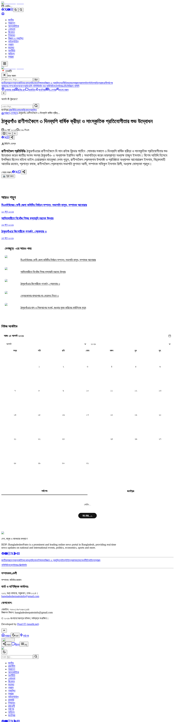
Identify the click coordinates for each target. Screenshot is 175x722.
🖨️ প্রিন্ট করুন (8, 176)
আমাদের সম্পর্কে (8, 86)
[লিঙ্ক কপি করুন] (24, 172)
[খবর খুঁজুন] (21, 10)
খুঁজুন (36, 79)
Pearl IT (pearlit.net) (28, 624)
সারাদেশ (11, 23)
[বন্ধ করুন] (4, 75)
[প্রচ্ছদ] (2, 14)
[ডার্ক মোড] (15, 10)
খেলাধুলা (11, 29)
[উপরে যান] (4, 630)
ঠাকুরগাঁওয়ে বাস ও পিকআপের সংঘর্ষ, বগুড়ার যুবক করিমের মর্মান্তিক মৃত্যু (53, 307)
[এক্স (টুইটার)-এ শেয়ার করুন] (5, 137)
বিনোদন (11, 32)
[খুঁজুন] (36, 105)
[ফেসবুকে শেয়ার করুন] (2, 137)
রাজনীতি (12, 109)
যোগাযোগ (19, 86)
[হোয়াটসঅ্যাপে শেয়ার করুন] (7, 137)
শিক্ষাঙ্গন (11, 35)
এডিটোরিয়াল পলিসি (71, 86)
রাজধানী (103, 82)
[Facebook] (2, 10)
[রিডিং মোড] (4, 133)
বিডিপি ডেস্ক (10, 143)
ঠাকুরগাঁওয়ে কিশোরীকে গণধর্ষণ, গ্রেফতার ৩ (40, 283)
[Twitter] (12, 554)
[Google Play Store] (15, 554)
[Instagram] (11, 10)
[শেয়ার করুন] (12, 137)
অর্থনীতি (11, 50)
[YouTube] (8, 10)
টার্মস (25, 565)
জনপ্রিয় (130, 491)
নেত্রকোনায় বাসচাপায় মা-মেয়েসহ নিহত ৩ (40, 295)
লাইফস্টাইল (13, 41)
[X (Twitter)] (5, 10)
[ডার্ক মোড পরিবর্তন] (4, 652)
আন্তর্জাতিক (13, 26)
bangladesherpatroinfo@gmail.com (20, 596)
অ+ (9, 133)
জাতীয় (11, 19)
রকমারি (11, 699)
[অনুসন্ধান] (36, 656)
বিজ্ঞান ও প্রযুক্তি (15, 38)
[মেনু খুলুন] (4, 63)
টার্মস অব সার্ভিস (45, 86)
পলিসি (3, 565)
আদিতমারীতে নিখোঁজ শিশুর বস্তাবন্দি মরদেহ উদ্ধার (43, 272)
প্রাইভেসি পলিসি (31, 86)
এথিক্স (20, 565)
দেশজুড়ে (14, 112)
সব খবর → (87, 515)
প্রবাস (11, 44)
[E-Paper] (18, 554)
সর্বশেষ (110, 82)
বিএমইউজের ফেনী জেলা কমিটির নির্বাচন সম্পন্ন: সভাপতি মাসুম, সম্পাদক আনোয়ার (58, 260)
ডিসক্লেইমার (57, 86)
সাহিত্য (11, 53)
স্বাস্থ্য (11, 56)
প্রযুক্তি (33, 109)
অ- (15, 133)
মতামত (11, 47)
